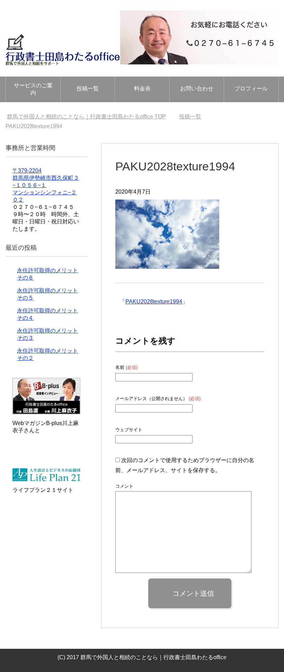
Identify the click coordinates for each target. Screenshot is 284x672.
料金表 (142, 88)
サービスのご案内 (33, 89)
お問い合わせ (196, 88)
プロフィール (251, 88)
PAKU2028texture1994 (153, 301)
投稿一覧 (88, 88)
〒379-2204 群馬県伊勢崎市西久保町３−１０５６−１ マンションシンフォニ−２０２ (45, 185)
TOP (86, 117)
